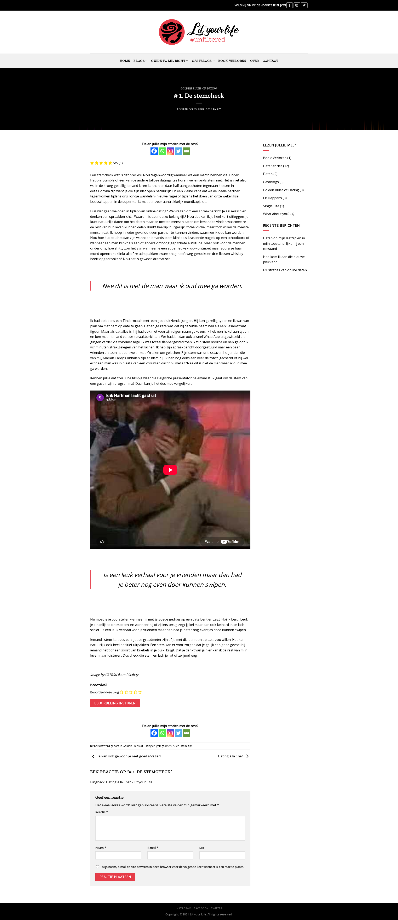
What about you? (276, 214)
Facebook (201, 908)
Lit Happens (272, 198)
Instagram (183, 908)
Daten (268, 174)
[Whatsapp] (162, 151)
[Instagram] (170, 151)
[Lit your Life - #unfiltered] (199, 32)
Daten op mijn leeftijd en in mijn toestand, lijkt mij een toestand (284, 243)
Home (125, 61)
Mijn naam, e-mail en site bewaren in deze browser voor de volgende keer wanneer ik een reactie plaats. (173, 867)
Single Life (271, 206)
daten (168, 746)
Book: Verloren (232, 61)
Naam (100, 848)
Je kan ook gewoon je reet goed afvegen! (129, 756)
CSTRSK (111, 674)
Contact (270, 61)
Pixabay (132, 674)
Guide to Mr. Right (168, 61)
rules (176, 746)
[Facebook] (154, 151)
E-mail (152, 848)
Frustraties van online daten (285, 270)
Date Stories (272, 166)
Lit (219, 109)
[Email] (186, 151)
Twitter (216, 908)
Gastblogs (202, 61)
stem (184, 746)
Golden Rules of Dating (199, 88)
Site (202, 848)
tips (190, 746)
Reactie (101, 812)
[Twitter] (178, 151)
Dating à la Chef (231, 756)
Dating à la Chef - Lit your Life (129, 782)
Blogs (139, 61)
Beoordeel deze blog (104, 692)
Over (254, 61)
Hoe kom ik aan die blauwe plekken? (284, 259)
